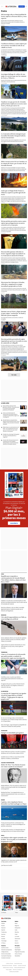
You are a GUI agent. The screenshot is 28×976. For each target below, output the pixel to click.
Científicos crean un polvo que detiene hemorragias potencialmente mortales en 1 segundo (12, 678)
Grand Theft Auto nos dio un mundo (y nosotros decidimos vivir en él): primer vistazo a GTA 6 (13, 752)
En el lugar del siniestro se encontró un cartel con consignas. (12, 318)
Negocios (3, 615)
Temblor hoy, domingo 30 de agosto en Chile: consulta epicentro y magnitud (11, 436)
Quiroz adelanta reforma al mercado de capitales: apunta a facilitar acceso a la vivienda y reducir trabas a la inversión (13, 639)
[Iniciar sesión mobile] (26, 6)
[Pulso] (21, 911)
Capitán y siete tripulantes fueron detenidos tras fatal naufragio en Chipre (14, 803)
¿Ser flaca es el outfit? (6, 865)
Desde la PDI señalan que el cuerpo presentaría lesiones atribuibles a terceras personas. (13, 81)
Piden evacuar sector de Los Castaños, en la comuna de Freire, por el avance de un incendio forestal (14, 163)
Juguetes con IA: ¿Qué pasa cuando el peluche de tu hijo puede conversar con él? (13, 861)
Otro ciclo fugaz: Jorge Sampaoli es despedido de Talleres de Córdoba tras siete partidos (13, 725)
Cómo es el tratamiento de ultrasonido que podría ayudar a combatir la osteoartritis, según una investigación (11, 415)
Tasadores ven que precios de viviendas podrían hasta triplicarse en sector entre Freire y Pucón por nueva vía (14, 103)
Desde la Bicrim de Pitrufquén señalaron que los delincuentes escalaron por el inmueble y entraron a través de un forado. (13, 22)
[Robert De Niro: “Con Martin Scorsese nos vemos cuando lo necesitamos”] (14, 775)
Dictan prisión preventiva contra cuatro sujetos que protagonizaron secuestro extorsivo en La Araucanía (13, 223)
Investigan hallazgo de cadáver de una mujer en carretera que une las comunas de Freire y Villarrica (13, 76)
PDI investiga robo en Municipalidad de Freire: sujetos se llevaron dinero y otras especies (14, 16)
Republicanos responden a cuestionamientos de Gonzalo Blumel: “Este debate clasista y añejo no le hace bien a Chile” (13, 579)
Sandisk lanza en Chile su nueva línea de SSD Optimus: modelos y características (12, 757)
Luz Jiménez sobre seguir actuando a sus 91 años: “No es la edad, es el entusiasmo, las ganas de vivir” (14, 839)
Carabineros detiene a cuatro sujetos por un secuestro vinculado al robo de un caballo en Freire (14, 45)
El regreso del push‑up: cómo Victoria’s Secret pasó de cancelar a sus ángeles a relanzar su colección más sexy (12, 685)
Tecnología (4, 730)
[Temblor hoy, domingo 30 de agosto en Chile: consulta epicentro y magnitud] (23, 436)
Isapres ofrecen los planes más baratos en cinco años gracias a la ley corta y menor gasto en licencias (13, 646)
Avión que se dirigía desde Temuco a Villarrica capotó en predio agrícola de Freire (13, 192)
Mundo (3, 800)
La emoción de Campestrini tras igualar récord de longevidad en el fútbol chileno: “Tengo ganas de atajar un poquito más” (13, 696)
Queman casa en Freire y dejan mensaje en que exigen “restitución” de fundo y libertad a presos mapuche (13, 313)
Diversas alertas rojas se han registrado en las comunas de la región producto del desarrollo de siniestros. (13, 140)
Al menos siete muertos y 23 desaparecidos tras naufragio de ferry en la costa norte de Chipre (13, 830)
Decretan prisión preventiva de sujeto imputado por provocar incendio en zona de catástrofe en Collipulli (14, 341)
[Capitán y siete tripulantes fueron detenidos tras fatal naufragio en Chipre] (14, 812)
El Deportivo (4, 691)
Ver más (14, 375)
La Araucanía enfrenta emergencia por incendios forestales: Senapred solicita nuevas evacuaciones (13, 135)
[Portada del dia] (14, 497)
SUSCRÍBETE (14, 523)
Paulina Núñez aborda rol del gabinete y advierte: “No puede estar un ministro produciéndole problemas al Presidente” (11, 408)
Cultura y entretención (7, 762)
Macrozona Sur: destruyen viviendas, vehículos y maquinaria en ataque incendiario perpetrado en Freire (13, 284)
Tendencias (4, 652)
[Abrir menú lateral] (2, 6)
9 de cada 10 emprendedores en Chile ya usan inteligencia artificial (13, 618)
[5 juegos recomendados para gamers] (14, 741)
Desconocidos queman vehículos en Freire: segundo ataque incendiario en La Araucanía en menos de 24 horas (13, 253)
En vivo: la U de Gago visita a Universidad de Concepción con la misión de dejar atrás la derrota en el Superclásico (14, 719)
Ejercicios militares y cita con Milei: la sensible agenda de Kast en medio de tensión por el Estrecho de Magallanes (12, 609)
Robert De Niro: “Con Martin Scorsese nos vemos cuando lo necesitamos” (13, 765)
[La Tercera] (7, 911)
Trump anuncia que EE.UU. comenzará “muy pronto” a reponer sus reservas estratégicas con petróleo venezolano (13, 824)
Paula (2, 835)
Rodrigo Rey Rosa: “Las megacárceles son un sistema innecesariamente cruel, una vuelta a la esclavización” (13, 794)
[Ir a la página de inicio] (11, 6)
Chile (2, 574)
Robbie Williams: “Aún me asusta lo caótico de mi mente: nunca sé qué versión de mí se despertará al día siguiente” (13, 787)
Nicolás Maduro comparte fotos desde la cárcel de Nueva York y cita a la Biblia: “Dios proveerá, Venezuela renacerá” (11, 422)
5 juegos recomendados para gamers (12, 733)
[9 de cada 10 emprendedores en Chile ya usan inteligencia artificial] (14, 628)
